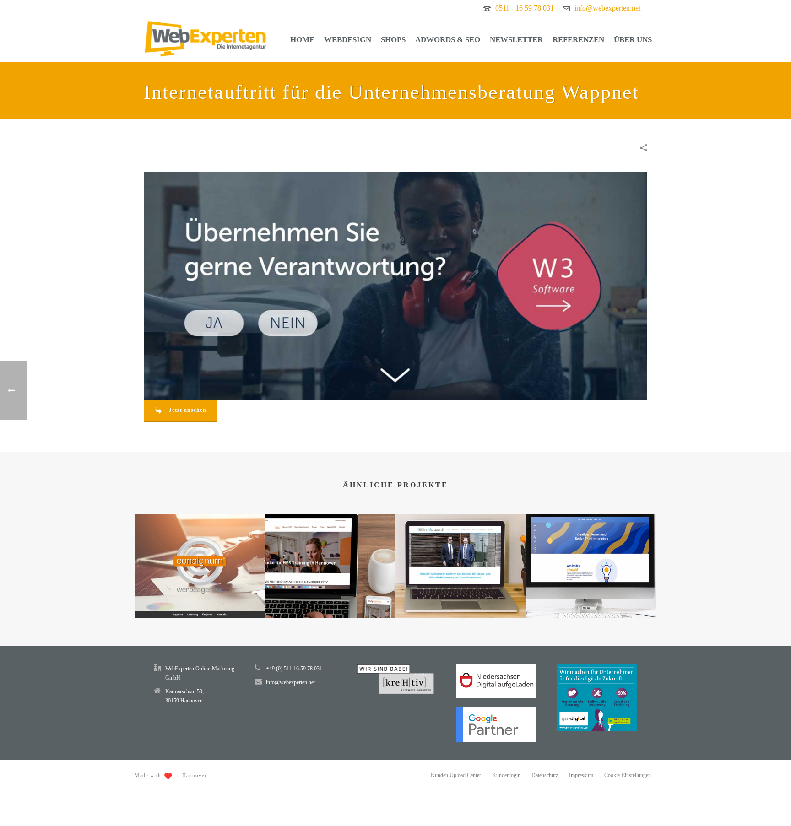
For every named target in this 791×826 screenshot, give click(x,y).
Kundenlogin (506, 775)
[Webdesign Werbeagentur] (200, 550)
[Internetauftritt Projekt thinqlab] (591, 550)
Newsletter (516, 39)
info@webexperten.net (607, 8)
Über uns (633, 39)
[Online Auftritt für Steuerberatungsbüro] (461, 550)
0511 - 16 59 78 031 (524, 8)
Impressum (581, 775)
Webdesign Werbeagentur (199, 594)
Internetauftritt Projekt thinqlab (591, 594)
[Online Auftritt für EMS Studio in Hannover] (330, 550)
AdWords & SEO (447, 39)
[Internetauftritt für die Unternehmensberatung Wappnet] (395, 285)
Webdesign (347, 39)
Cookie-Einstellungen (627, 775)
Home (302, 39)
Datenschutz (544, 775)
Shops (393, 39)
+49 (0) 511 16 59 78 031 (294, 668)
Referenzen (578, 39)
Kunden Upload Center (456, 775)
